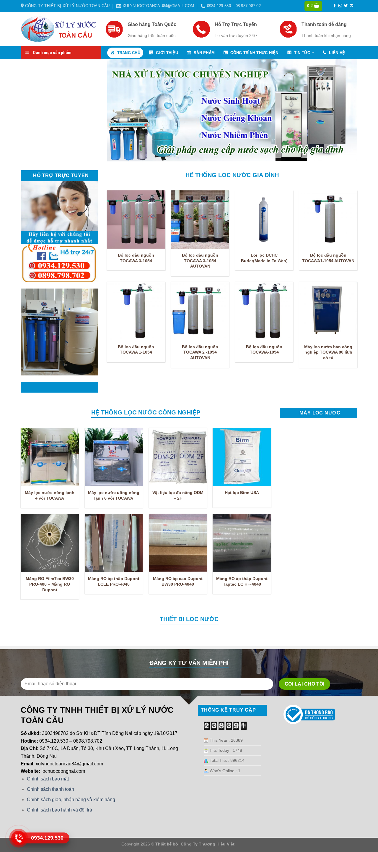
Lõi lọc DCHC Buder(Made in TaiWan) (264, 258)
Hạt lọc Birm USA (242, 492)
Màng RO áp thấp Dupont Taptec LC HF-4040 (242, 581)
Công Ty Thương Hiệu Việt (207, 844)
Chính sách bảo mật (48, 778)
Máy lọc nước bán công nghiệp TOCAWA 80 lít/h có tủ (328, 352)
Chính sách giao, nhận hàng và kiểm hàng (71, 799)
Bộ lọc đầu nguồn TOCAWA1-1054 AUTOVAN (328, 258)
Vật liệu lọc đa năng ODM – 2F (177, 495)
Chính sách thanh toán (50, 789)
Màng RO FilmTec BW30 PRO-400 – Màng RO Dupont (50, 584)
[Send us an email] (351, 6)
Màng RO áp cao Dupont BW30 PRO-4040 (178, 581)
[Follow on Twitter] (346, 6)
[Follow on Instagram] (340, 6)
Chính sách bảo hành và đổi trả (59, 809)
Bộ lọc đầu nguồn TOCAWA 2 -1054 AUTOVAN (200, 352)
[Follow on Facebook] (334, 6)
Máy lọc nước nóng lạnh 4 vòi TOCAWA (49, 495)
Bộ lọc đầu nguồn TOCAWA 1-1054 (136, 349)
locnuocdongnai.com (63, 771)
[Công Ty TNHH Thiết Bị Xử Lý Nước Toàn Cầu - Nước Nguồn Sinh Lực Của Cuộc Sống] (58, 29)
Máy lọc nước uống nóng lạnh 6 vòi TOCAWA (113, 495)
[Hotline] (18, 838)
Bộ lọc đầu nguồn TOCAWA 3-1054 (136, 258)
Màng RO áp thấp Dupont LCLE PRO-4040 (113, 581)
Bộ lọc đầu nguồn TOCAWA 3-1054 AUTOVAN (200, 260)
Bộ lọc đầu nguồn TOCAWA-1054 (264, 349)
